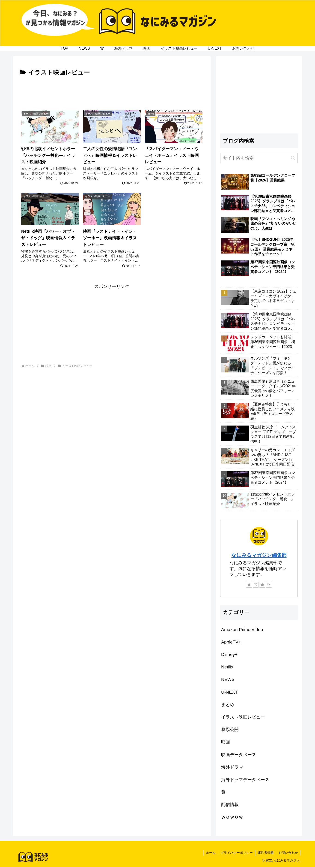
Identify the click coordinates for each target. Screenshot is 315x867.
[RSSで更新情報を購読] (269, 585)
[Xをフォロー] (256, 585)
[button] (293, 157)
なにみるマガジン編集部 (259, 555)
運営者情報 (266, 853)
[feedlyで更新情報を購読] (262, 585)
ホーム (211, 853)
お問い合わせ (288, 853)
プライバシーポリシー (236, 853)
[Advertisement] (112, 90)
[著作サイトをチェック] (249, 585)
